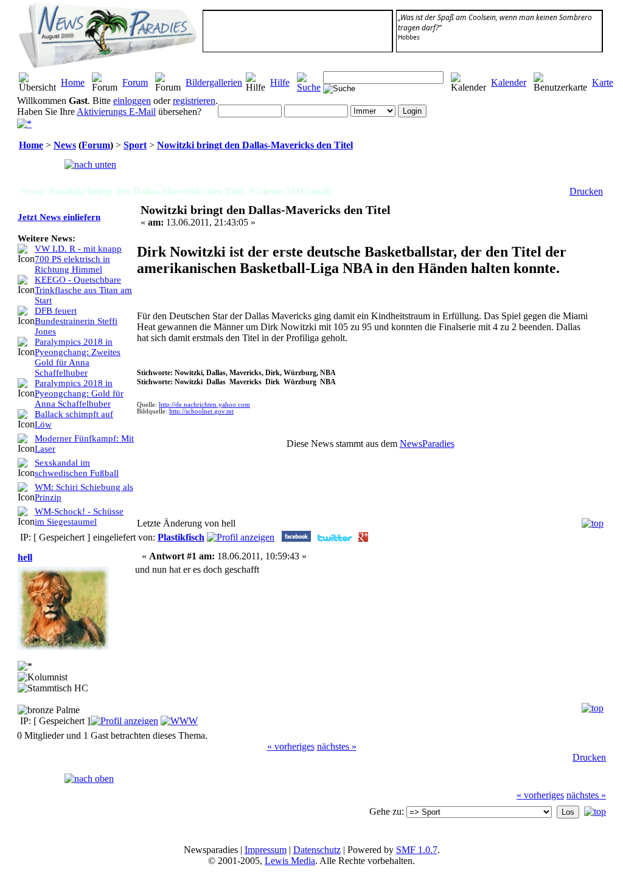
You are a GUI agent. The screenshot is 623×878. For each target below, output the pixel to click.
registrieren (194, 100)
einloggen (132, 100)
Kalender (508, 82)
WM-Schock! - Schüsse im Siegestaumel (79, 516)
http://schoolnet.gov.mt (201, 411)
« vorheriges (291, 746)
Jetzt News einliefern (59, 217)
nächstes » (337, 746)
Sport (135, 145)
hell (25, 557)
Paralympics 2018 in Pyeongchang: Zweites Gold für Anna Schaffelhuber (77, 357)
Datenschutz (317, 850)
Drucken (586, 191)
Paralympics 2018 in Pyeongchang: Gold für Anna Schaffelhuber (79, 393)
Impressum (266, 850)
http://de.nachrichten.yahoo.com (204, 404)
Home (73, 82)
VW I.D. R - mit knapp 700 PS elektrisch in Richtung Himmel (78, 259)
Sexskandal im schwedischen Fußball (77, 468)
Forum (135, 82)
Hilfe (280, 82)
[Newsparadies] (179, 721)
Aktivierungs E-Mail (116, 111)
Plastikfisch (181, 537)
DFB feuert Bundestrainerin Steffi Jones (76, 321)
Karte (602, 82)
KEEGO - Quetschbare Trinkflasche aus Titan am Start (83, 290)
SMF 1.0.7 (416, 850)
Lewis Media (290, 861)
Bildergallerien (214, 82)
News (65, 145)
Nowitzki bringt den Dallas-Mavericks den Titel (255, 145)
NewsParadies (427, 443)
